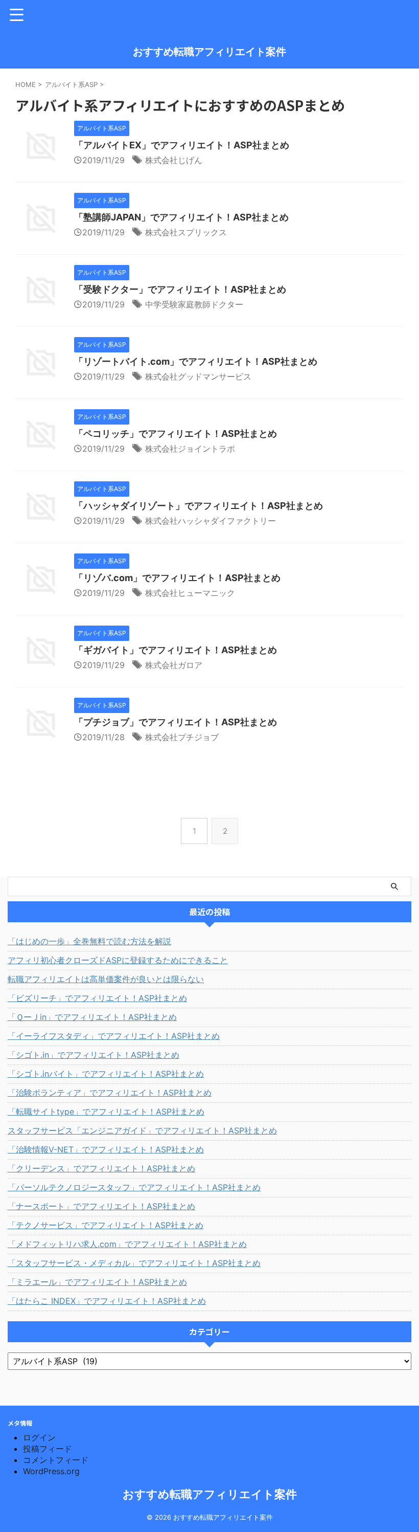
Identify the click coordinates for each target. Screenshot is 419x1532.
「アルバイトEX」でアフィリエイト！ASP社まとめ (181, 145)
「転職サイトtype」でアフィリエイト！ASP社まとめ (106, 1111)
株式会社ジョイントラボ (190, 448)
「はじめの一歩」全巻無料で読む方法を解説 (89, 941)
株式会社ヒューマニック (190, 593)
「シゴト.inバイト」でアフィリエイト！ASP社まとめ (106, 1074)
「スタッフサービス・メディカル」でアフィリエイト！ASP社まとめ (134, 1263)
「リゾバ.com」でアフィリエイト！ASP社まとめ (177, 577)
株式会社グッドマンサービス (198, 376)
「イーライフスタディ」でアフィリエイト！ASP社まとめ (114, 1036)
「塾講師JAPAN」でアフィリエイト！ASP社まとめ (181, 217)
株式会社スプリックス (186, 232)
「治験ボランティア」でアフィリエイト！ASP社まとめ (110, 1092)
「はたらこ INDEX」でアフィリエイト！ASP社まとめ (107, 1301)
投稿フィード (47, 1449)
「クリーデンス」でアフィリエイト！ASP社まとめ (101, 1168)
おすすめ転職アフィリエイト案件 (209, 52)
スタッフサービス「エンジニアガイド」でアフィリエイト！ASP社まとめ (142, 1130)
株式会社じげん (173, 160)
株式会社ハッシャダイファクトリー (210, 521)
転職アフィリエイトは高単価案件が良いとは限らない (106, 979)
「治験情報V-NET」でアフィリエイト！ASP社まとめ (106, 1149)
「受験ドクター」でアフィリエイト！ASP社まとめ (180, 289)
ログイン (39, 1437)
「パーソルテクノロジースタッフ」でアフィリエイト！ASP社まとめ (134, 1187)
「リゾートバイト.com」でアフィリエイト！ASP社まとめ (195, 361)
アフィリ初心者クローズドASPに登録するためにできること (118, 960)
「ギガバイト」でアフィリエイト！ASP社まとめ (175, 650)
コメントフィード (55, 1460)
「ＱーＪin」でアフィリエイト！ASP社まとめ (92, 1017)
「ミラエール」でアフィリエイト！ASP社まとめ (97, 1282)
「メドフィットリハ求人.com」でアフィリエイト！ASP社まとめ (127, 1244)
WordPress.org (51, 1471)
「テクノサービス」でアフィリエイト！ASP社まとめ (105, 1225)
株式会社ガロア (173, 665)
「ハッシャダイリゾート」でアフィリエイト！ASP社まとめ (198, 505)
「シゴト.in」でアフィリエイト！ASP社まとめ (93, 1055)
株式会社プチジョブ (182, 737)
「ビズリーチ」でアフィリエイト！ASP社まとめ (97, 998)
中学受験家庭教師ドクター (194, 304)
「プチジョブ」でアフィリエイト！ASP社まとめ (175, 722)
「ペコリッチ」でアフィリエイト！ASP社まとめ (175, 433)
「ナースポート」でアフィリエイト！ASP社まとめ (101, 1206)
